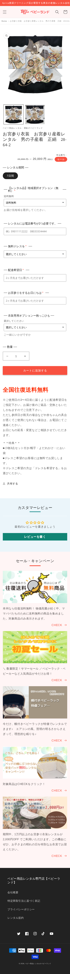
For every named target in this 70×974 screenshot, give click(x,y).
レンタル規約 (15, 917)
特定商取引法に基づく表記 (23, 900)
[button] (5, 12)
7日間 (10, 175)
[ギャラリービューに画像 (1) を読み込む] (13, 114)
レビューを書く (35, 536)
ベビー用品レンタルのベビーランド (38, 963)
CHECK (57, 625)
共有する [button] (12, 483)
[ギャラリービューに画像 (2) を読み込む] (35, 114)
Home (4, 21)
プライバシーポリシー (21, 909)
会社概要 (12, 892)
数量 (10, 346)
